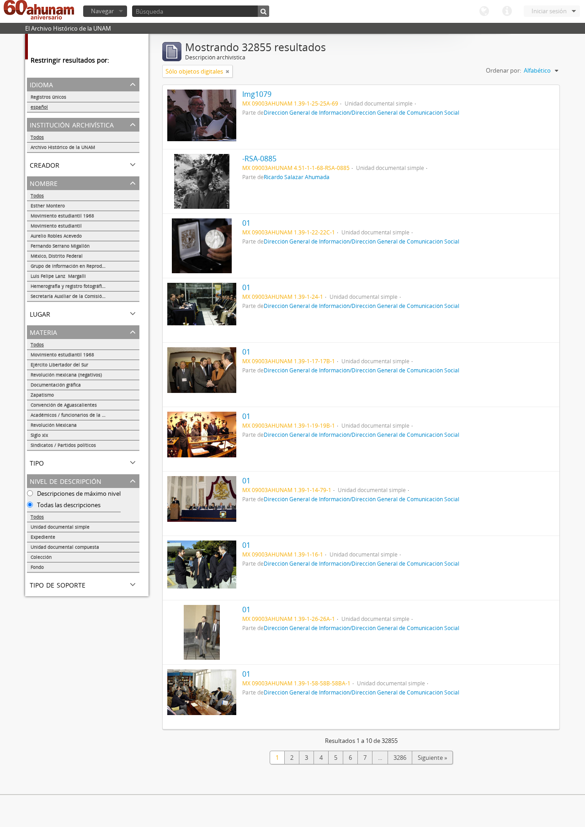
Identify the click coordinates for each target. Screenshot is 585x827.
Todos (37, 137)
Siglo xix (39, 435)
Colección (41, 557)
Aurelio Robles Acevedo (56, 236)
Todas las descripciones (68, 505)
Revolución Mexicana (54, 425)
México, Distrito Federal (57, 256)
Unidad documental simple (60, 527)
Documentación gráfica (56, 385)
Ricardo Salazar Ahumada (297, 176)
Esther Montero (48, 205)
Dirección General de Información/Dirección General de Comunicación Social (361, 112)
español (39, 107)
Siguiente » (432, 757)
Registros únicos (48, 97)
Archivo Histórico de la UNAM (63, 147)
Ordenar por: (503, 70)
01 (246, 223)
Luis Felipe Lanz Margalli (58, 276)
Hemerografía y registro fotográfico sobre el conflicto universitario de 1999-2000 (85, 286)
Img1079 (256, 94)
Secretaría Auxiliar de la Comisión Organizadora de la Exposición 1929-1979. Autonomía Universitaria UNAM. (85, 296)
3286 (400, 757)
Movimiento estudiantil (56, 226)
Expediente (43, 537)
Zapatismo (42, 395)
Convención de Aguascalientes (64, 405)
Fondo (37, 567)
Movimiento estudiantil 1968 (62, 215)
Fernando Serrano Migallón (60, 246)
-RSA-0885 (259, 159)
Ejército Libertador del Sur (59, 364)
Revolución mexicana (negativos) (66, 374)
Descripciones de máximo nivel (78, 493)
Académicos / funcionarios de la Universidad (79, 415)
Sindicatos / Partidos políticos (63, 445)
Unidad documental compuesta (65, 547)
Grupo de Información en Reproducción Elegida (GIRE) (85, 266)
